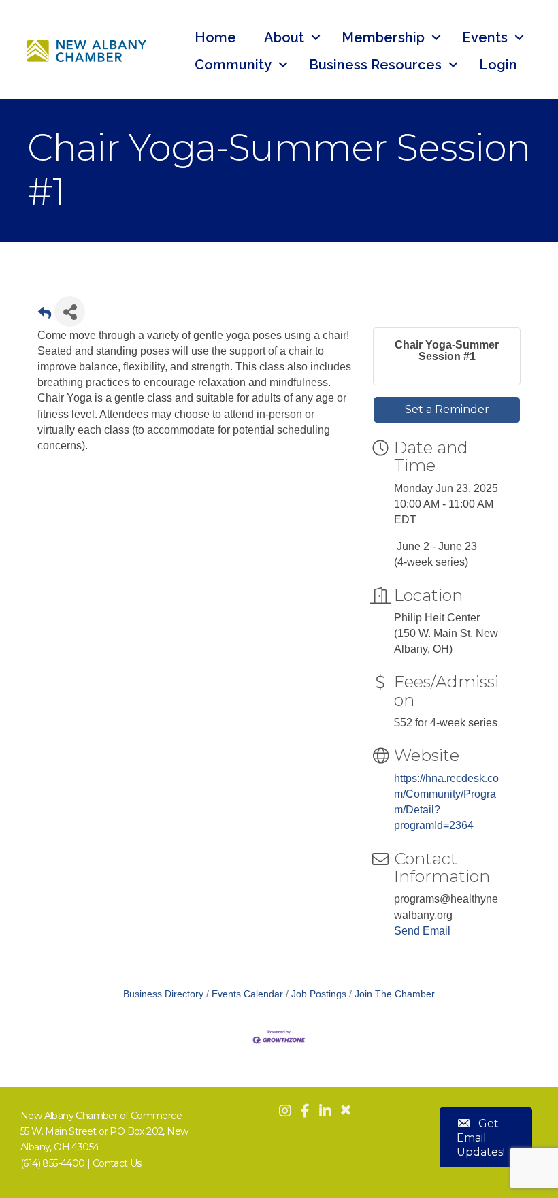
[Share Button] (69, 311)
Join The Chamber (395, 994)
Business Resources (375, 64)
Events (485, 37)
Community (233, 64)
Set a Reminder (447, 409)
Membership (383, 37)
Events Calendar (247, 994)
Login (498, 64)
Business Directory (163, 994)
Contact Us (117, 1163)
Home (215, 37)
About (284, 37)
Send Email (422, 931)
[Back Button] (44, 315)
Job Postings (318, 994)
